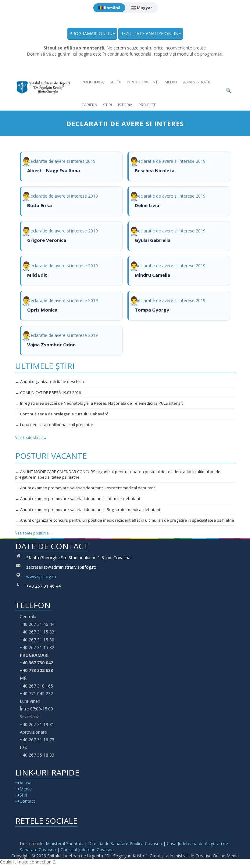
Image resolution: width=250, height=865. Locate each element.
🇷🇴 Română (109, 7)
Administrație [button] (197, 82)
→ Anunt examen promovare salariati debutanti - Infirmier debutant (77, 498)
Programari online (92, 33)
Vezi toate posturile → (34, 533)
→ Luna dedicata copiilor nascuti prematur (54, 424)
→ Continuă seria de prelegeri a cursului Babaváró (62, 414)
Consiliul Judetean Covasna (87, 849)
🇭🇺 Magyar (141, 7)
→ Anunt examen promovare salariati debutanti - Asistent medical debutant (85, 488)
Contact (27, 801)
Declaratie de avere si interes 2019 (61, 165)
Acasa (25, 783)
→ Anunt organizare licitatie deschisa (49, 381)
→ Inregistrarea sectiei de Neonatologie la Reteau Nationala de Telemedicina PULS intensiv (99, 403)
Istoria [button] (125, 105)
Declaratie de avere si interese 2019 (170, 165)
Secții (115, 82)
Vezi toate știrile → (31, 437)
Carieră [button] (89, 105)
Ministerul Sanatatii (64, 843)
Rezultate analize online (150, 33)
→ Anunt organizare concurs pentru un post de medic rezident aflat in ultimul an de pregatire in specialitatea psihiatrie (124, 520)
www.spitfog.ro (41, 576)
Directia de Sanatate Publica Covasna (125, 843)
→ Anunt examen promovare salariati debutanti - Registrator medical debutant (87, 509)
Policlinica (93, 82)
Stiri (107, 105)
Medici (171, 82)
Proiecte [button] (147, 105)
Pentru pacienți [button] (143, 82)
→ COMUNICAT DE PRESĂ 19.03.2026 (48, 392)
